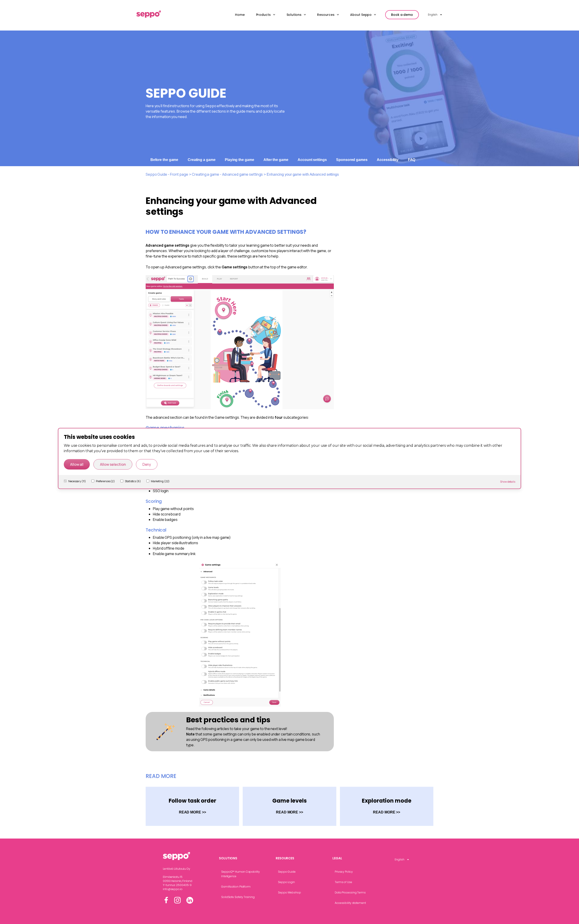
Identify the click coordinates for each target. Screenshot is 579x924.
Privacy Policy (344, 872)
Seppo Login (286, 882)
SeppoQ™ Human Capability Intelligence (240, 874)
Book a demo (402, 14)
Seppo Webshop (289, 892)
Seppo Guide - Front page (167, 174)
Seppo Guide (287, 872)
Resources (325, 14)
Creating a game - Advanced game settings (227, 174)
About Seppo (361, 14)
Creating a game (202, 160)
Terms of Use (343, 882)
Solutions (294, 14)
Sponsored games (352, 160)
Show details (507, 482)
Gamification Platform (236, 887)
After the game (275, 160)
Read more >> (192, 812)
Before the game (164, 160)
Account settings (312, 160)
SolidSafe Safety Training (238, 897)
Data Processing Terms (350, 892)
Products (263, 14)
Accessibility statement (350, 903)
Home (240, 14)
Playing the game (239, 160)
